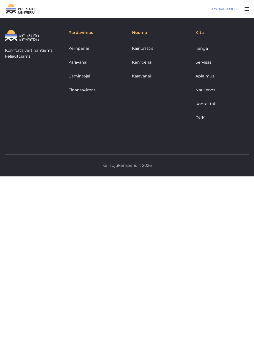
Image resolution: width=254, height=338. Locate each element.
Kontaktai (205, 103)
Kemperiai (78, 48)
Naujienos (205, 90)
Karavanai (77, 62)
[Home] (20, 9)
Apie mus (204, 76)
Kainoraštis (142, 48)
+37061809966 (224, 9)
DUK (200, 117)
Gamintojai (79, 76)
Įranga (201, 48)
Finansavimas (81, 90)
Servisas (203, 62)
